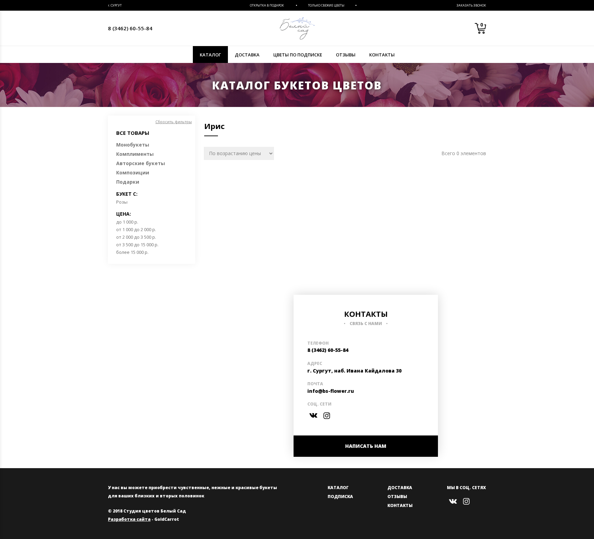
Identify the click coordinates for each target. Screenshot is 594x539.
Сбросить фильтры (173, 121)
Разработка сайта (129, 519)
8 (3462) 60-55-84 (130, 28)
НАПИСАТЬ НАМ (365, 446)
